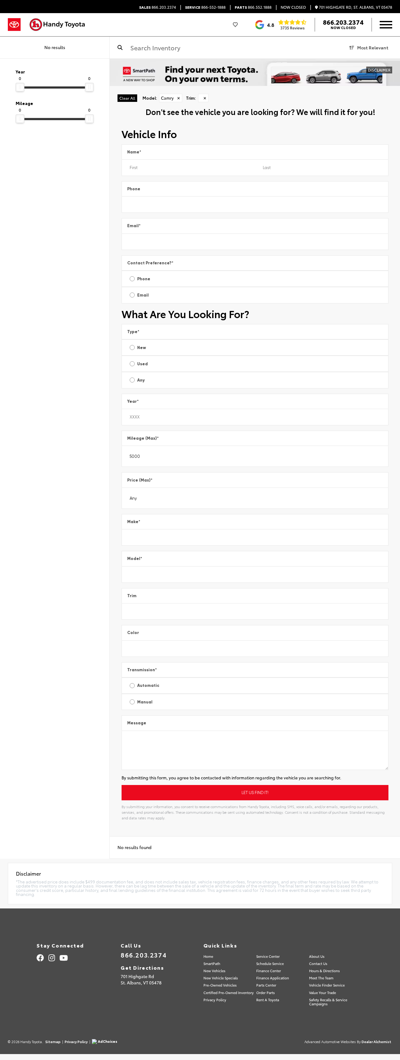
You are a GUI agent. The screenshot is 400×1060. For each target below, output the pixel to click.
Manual (144, 702)
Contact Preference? (150, 263)
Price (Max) (139, 480)
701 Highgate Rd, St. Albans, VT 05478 (355, 7)
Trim (132, 595)
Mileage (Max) (143, 438)
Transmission (142, 669)
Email (134, 225)
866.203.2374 (157, 7)
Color (133, 632)
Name (134, 152)
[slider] (20, 87)
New (141, 347)
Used (142, 364)
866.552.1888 (253, 7)
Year (133, 401)
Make (133, 521)
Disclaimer (379, 69)
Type (133, 331)
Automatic (148, 685)
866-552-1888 (205, 7)
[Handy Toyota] (60, 24)
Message (136, 723)
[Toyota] (14, 24)
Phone (133, 189)
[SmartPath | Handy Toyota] (255, 72)
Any (141, 380)
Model (134, 558)
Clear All (127, 98)
